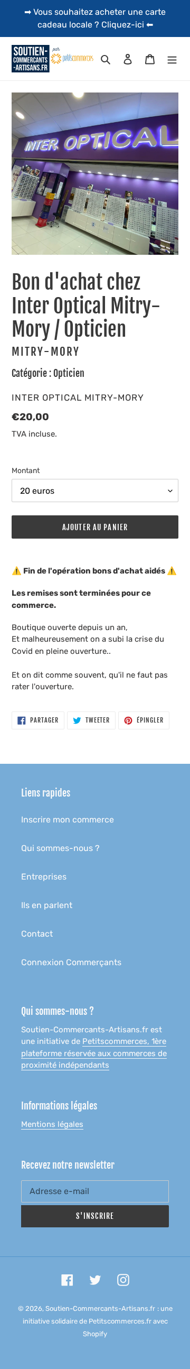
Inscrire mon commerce (67, 820)
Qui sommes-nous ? (60, 848)
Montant (26, 470)
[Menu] (172, 58)
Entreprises (43, 877)
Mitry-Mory (46, 351)
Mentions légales (52, 1124)
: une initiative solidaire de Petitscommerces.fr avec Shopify (98, 1321)
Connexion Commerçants (71, 962)
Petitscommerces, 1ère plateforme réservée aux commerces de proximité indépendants (94, 1053)
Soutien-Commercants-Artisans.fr (100, 1308)
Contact (37, 934)
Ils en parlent (46, 905)
